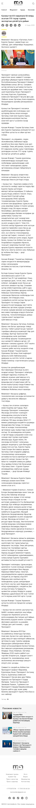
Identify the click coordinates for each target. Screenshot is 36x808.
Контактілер (25, 781)
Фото (25, 774)
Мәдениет (13, 10)
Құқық (22, 10)
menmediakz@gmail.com (18, 792)
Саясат (4, 10)
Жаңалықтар (25, 779)
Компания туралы (12, 774)
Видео (25, 776)
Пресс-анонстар (12, 779)
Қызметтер (12, 776)
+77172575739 (11, 788)
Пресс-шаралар (12, 781)
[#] (18, 2)
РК (8, 699)
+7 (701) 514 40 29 (24, 788)
